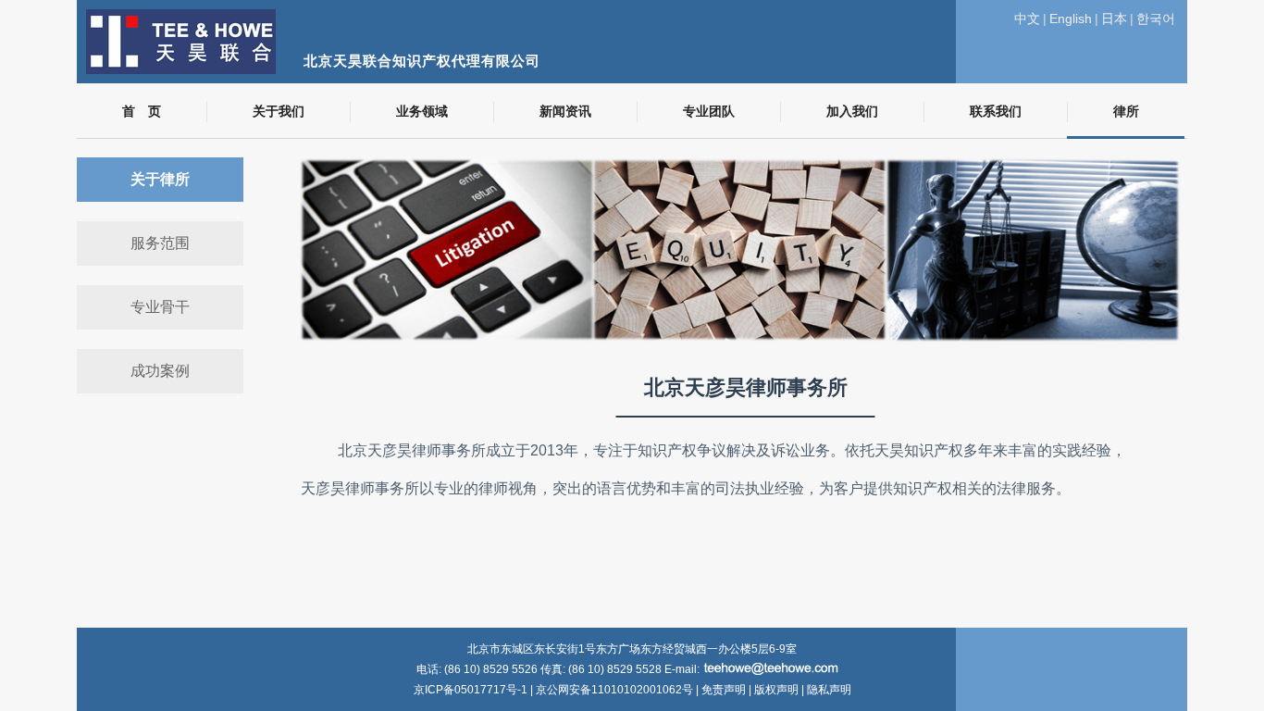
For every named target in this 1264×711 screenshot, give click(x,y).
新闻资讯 (565, 111)
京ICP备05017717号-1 (472, 689)
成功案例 (160, 371)
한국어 (1155, 18)
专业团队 (709, 111)
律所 (1126, 111)
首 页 (141, 111)
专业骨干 (160, 307)
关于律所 (160, 179)
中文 (1027, 18)
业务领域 (422, 111)
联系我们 (996, 111)
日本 (1114, 18)
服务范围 (160, 243)
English (1070, 18)
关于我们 (278, 111)
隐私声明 (829, 689)
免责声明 (723, 689)
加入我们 (852, 111)
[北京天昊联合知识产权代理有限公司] (543, 9)
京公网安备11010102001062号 (614, 689)
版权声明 (776, 689)
